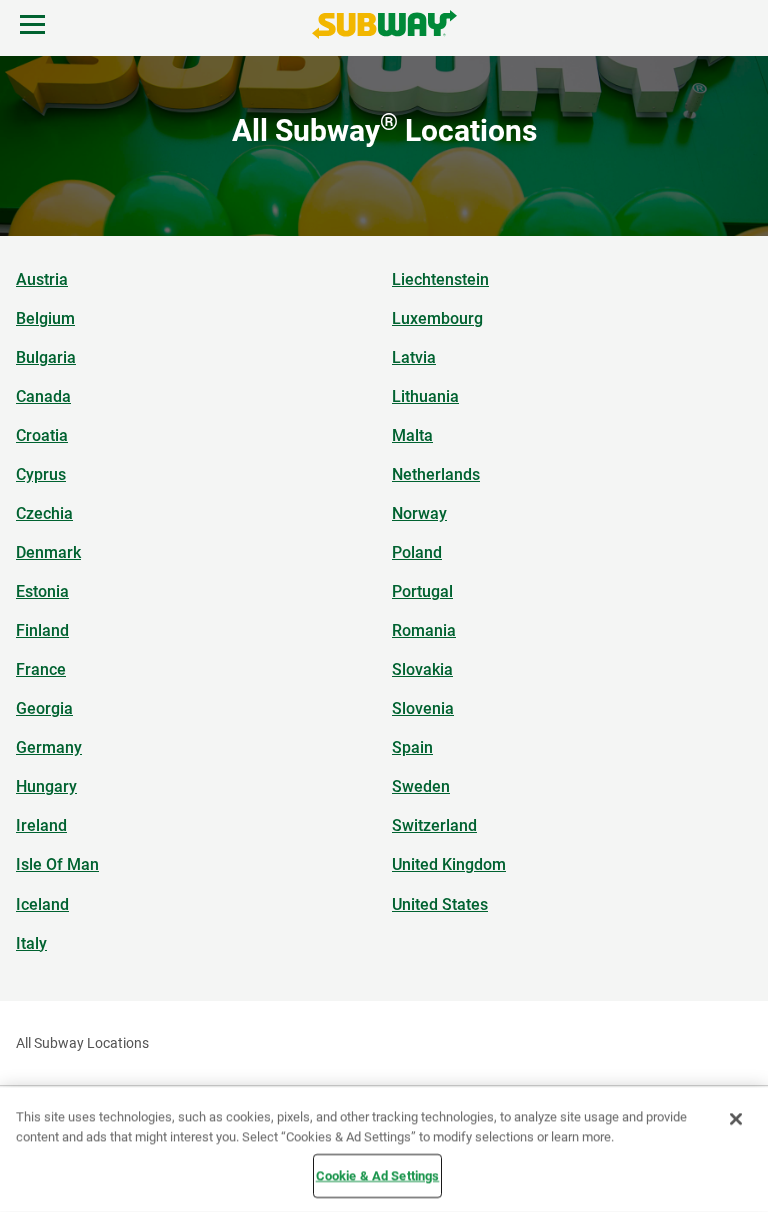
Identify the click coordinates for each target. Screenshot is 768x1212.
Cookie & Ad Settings (378, 1175)
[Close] (736, 1119)
